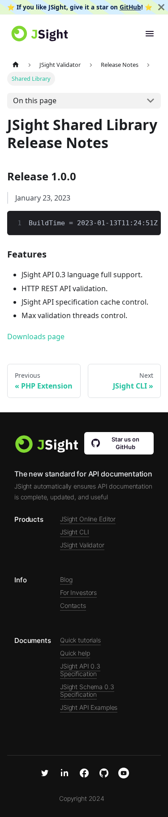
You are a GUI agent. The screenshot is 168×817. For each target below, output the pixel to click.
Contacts (73, 605)
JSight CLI (74, 532)
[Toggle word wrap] (133, 222)
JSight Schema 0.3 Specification (87, 690)
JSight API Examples (88, 707)
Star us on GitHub (125, 443)
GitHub (130, 7)
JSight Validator (82, 545)
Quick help (75, 653)
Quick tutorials (80, 640)
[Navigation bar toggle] (150, 33)
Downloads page (36, 336)
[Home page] (15, 64)
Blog (66, 579)
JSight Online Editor (88, 519)
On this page (34, 100)
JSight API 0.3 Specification (80, 669)
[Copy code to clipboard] (149, 222)
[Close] (161, 7)
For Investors (78, 592)
